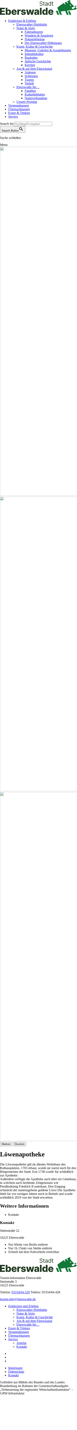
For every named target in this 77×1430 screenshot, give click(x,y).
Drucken (19, 1144)
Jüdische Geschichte (38, 61)
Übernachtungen (19, 109)
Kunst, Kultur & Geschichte (34, 46)
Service (13, 116)
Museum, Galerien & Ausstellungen (48, 50)
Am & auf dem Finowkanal (34, 68)
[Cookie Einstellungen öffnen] (31, 1428)
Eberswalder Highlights (31, 24)
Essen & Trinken (19, 113)
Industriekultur (34, 54)
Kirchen (30, 65)
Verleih (29, 83)
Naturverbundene (36, 98)
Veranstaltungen (18, 105)
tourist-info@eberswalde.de (18, 1299)
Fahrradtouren (34, 32)
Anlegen (30, 72)
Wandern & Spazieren (39, 35)
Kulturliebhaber (35, 94)
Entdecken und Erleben (23, 1306)
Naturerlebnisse (35, 39)
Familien (30, 90)
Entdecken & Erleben (22, 21)
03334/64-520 (20, 1292)
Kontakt (21, 1346)
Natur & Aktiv (25, 28)
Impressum (15, 1368)
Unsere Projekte (26, 102)
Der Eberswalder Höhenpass (43, 43)
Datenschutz (16, 1371)
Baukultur (31, 57)
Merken (6, 1144)
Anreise (21, 1343)
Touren (29, 79)
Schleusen (31, 76)
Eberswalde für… (27, 87)
